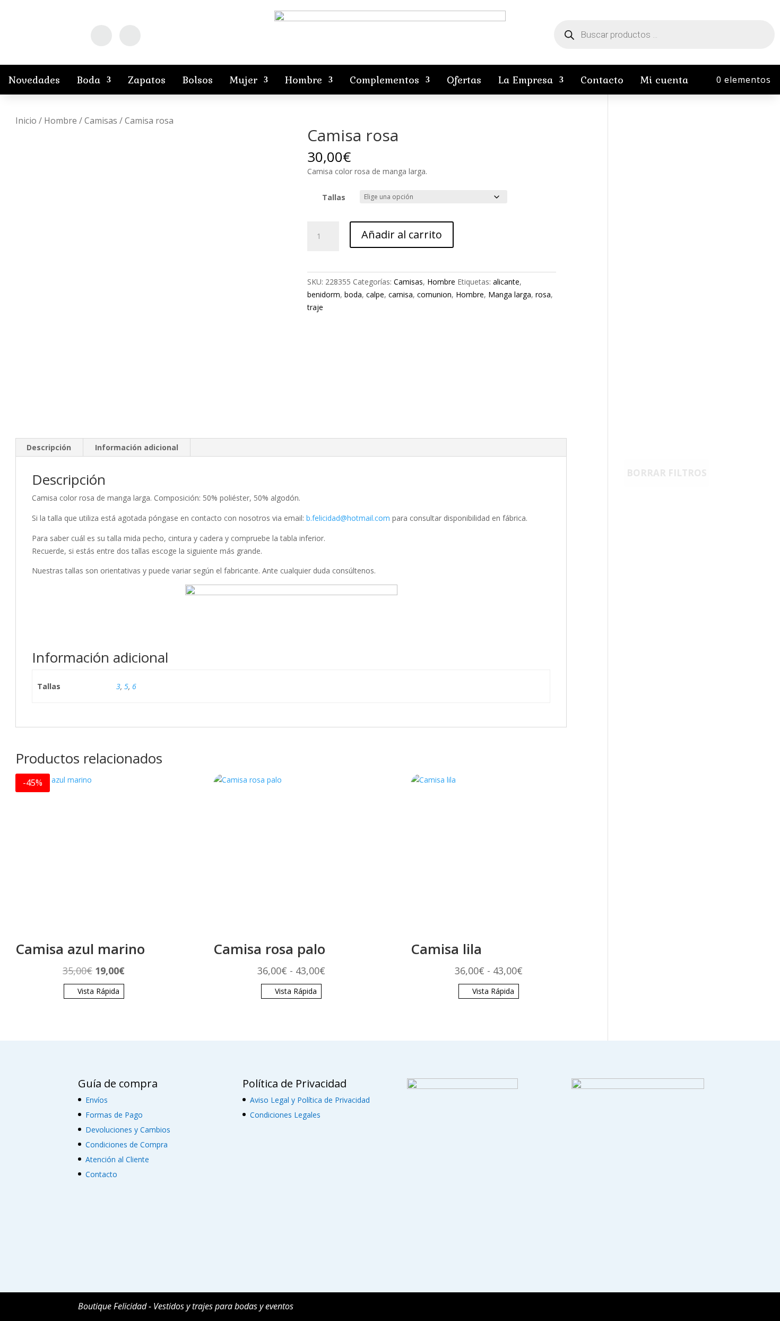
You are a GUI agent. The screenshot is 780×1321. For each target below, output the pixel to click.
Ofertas (464, 80)
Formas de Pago (114, 1115)
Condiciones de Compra (126, 1144)
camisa (400, 294)
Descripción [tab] (49, 447)
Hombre (303, 80)
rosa (543, 294)
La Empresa (525, 80)
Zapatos (147, 80)
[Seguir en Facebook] (101, 35)
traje (315, 307)
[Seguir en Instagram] (130, 35)
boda (353, 294)
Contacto (601, 80)
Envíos (96, 1100)
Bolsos (198, 80)
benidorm (323, 294)
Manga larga (509, 294)
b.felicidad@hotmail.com (348, 518)
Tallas (333, 197)
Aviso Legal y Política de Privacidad (310, 1100)
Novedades (34, 80)
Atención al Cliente (117, 1159)
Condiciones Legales (285, 1115)
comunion (434, 294)
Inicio (26, 120)
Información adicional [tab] (136, 447)
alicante (506, 282)
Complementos (384, 80)
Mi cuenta (664, 80)
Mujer (243, 80)
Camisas (100, 120)
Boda (88, 80)
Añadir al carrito (401, 234)
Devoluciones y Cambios (127, 1130)
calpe (375, 294)
